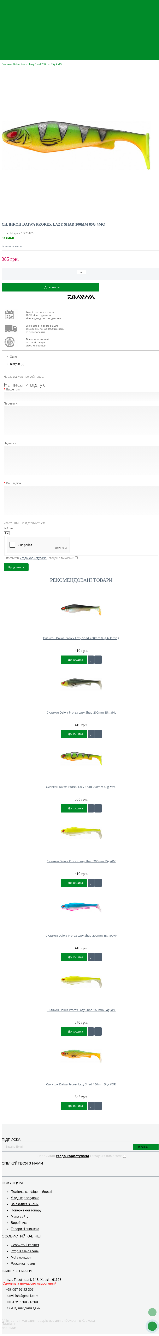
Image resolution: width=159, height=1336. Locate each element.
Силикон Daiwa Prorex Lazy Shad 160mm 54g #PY (81, 1010)
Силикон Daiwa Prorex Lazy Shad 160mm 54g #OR (81, 1084)
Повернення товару (26, 1210)
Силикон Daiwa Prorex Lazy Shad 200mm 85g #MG (81, 787)
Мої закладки (21, 1257)
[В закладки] (115, 287)
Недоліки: (10, 443)
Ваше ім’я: (13, 389)
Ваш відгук (13, 483)
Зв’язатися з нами (25, 1204)
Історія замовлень (25, 1251)
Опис (13, 356)
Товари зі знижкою (25, 1229)
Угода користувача (25, 1198)
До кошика (75, 659)
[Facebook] (151, 1170)
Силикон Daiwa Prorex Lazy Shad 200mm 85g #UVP (81, 935)
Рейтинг (9, 528)
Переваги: (11, 403)
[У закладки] (91, 660)
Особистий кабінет (25, 1245)
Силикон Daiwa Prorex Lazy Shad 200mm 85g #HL (81, 712)
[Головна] (3, 60)
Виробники (19, 1222)
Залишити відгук (12, 246)
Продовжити (16, 567)
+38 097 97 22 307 (20, 1289)
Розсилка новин (23, 1263)
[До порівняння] (98, 660)
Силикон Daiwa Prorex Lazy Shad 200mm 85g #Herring (81, 638)
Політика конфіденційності (31, 1191)
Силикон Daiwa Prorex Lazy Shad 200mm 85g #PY (81, 861)
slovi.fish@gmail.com (22, 1296)
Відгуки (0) (17, 363)
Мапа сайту (19, 1216)
